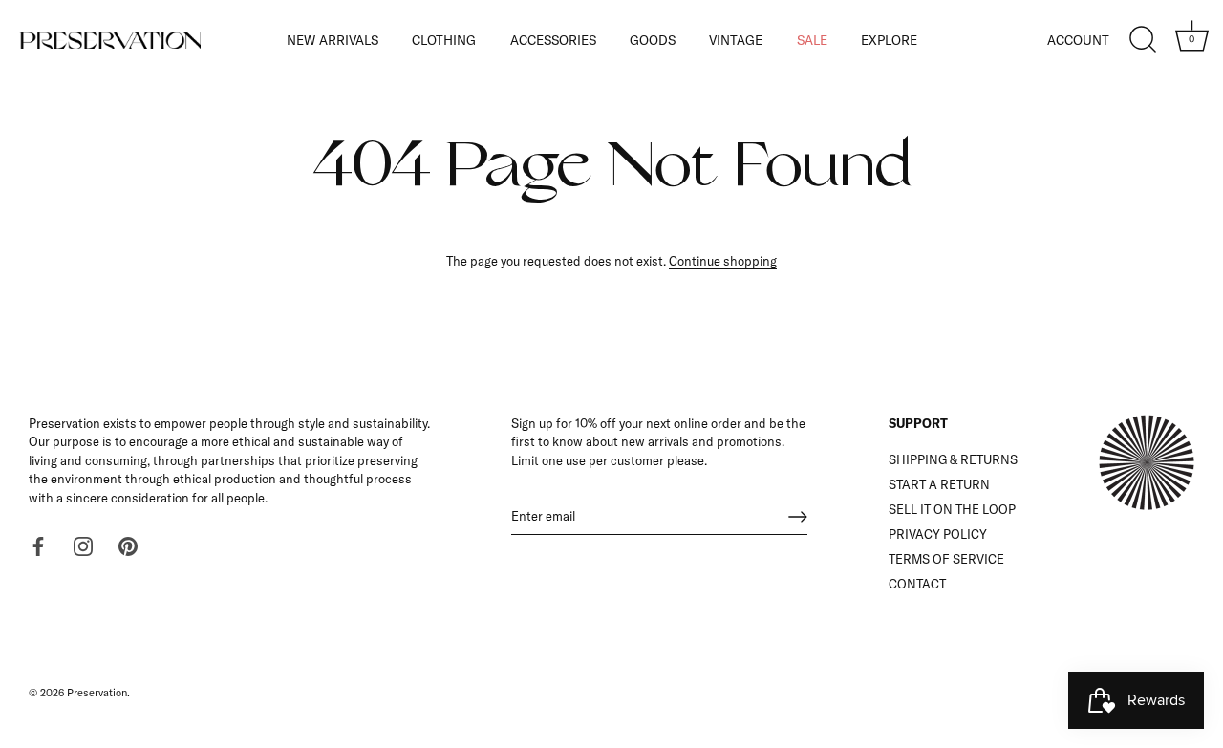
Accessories (553, 40)
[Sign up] (797, 516)
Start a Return (939, 484)
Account (1078, 40)
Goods (653, 40)
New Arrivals (332, 40)
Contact (917, 583)
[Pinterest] (128, 544)
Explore (889, 40)
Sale (812, 40)
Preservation (97, 692)
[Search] (1143, 40)
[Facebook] (38, 544)
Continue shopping (723, 260)
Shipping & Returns (953, 459)
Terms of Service (946, 558)
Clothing (444, 40)
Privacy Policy (938, 534)
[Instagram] (83, 544)
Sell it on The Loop (952, 509)
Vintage (735, 40)
